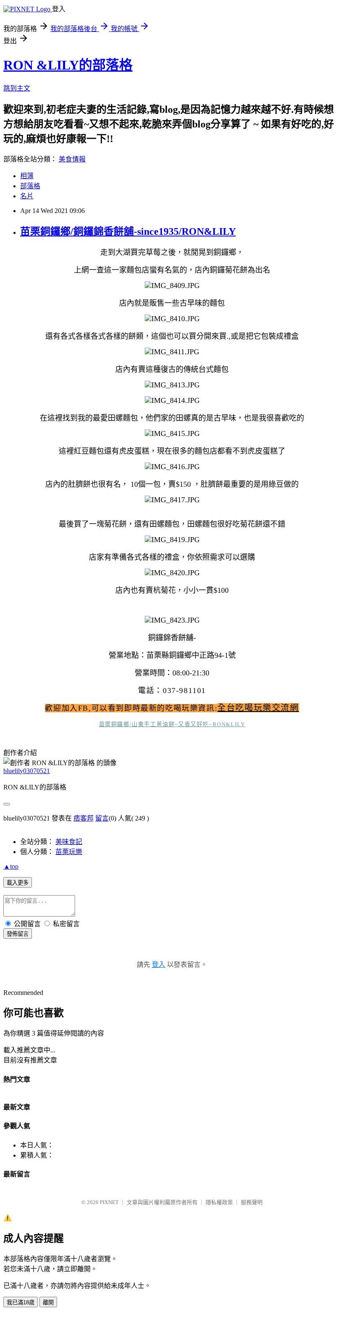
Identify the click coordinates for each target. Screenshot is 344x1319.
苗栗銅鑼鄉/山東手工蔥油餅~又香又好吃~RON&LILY (172, 724)
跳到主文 (16, 88)
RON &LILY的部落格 (68, 65)
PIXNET (109, 1202)
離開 (48, 1302)
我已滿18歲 (20, 1302)
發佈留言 (18, 934)
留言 (102, 818)
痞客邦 (83, 818)
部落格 (30, 186)
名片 (27, 196)
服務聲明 (252, 1202)
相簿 (27, 175)
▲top (10, 866)
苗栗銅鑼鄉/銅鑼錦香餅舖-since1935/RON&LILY (128, 231)
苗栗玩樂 (68, 851)
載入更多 (18, 883)
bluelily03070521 (26, 770)
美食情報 (72, 159)
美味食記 (68, 841)
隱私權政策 (219, 1202)
